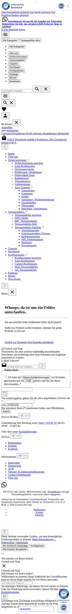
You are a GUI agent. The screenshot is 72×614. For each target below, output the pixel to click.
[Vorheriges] (4, 147)
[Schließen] (2, 553)
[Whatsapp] (4, 486)
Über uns (13, 53)
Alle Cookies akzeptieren (15, 549)
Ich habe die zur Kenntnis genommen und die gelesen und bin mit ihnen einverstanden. (34, 381)
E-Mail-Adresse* (10, 360)
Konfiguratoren (16, 70)
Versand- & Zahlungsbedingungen (26, 471)
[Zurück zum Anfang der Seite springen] (4, 532)
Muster (12, 77)
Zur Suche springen (40, 12)
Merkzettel (63, 133)
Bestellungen (50, 133)
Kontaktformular (28, 431)
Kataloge (13, 74)
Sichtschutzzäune (18, 56)
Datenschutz (14, 465)
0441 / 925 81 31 (48, 422)
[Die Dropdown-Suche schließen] (46, 89)
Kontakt (12, 445)
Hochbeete (14, 67)
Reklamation (14, 442)
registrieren (12, 130)
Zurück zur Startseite (16, 342)
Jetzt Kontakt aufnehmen (40, 342)
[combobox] (16, 91)
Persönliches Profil (22, 133)
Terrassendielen (17, 60)
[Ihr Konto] (5, 115)
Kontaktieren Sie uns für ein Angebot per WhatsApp (35, 21)
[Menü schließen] (16, 122)
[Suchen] (37, 89)
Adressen (37, 133)
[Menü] (5, 34)
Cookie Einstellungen (19, 474)
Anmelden (6, 127)
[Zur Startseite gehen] (13, 29)
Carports (13, 63)
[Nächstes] (4, 286)
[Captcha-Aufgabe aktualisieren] (4, 394)
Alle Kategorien (16, 46)
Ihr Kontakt (25, 609)
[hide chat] (4, 567)
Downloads (14, 81)
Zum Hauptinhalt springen (15, 12)
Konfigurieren (37, 546)
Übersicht (6, 133)
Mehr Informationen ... (44, 539)
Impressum (14, 462)
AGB (28, 381)
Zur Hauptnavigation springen (28, 14)
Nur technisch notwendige (15, 546)
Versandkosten (54, 491)
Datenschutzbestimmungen (36, 377)
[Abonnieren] (42, 366)
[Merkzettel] (4, 110)
